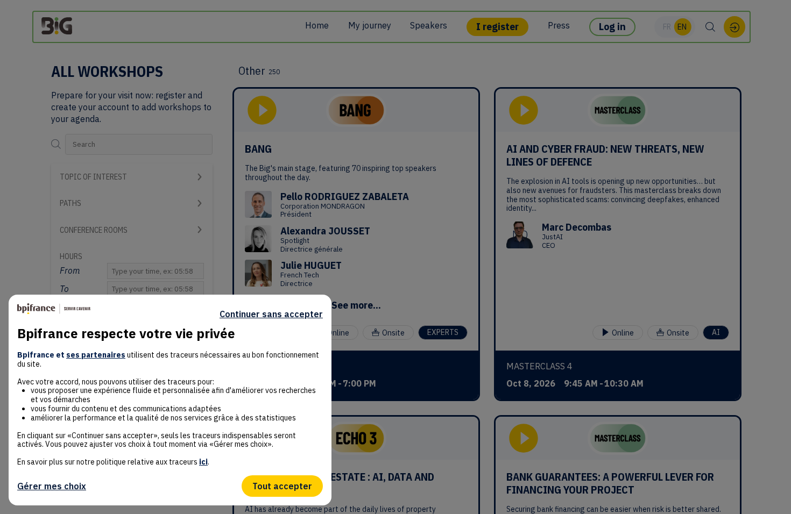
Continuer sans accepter (271, 314)
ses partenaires (95, 355)
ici (203, 462)
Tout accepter (282, 486)
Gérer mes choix (51, 486)
